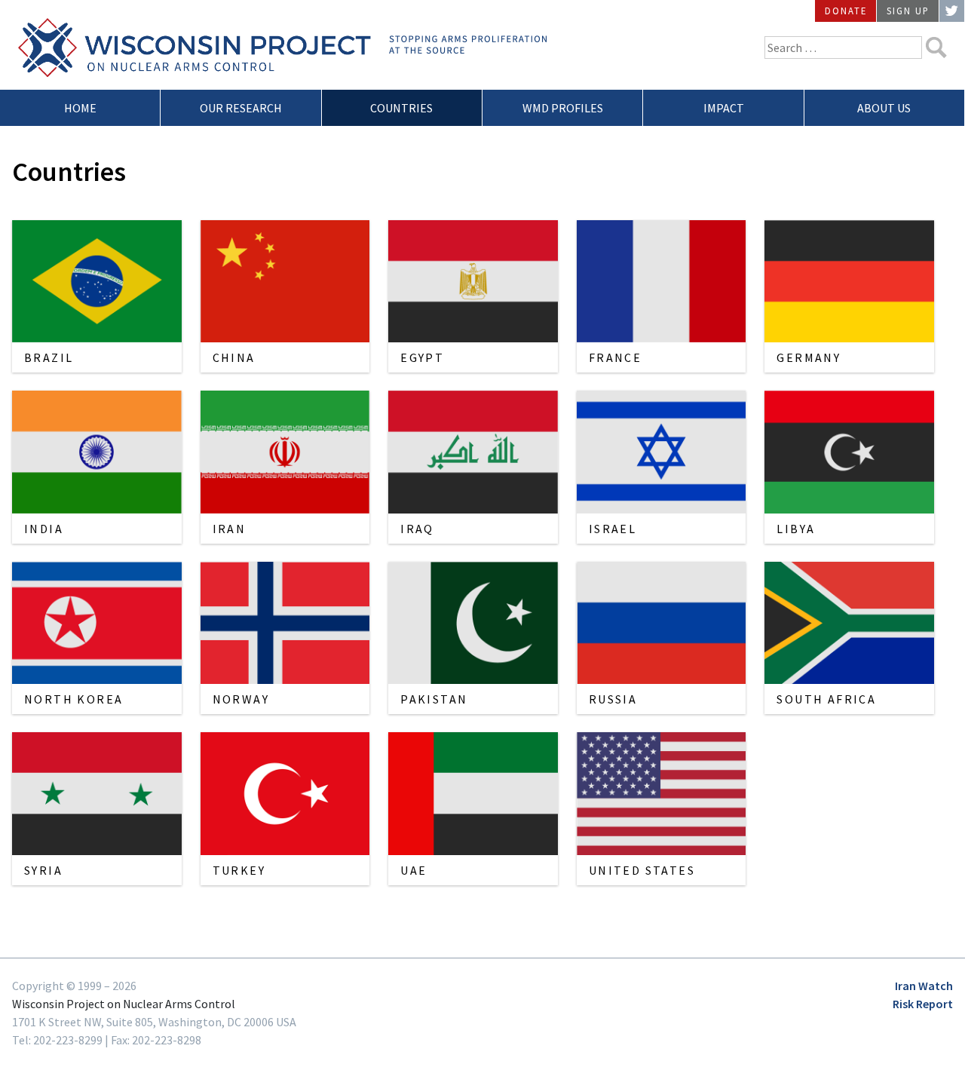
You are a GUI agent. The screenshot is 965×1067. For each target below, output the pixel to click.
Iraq (417, 528)
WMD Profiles (562, 107)
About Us (884, 107)
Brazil (48, 357)
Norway (241, 699)
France (615, 357)
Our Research (241, 107)
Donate (846, 11)
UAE (413, 870)
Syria (43, 870)
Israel (612, 528)
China (234, 357)
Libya (796, 528)
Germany (809, 357)
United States (642, 870)
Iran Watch (924, 985)
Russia (613, 699)
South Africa (826, 699)
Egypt (422, 357)
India (43, 528)
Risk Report (923, 1003)
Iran (230, 528)
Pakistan (433, 699)
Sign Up (908, 11)
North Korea (73, 699)
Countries (401, 107)
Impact (723, 107)
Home (80, 107)
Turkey (239, 870)
